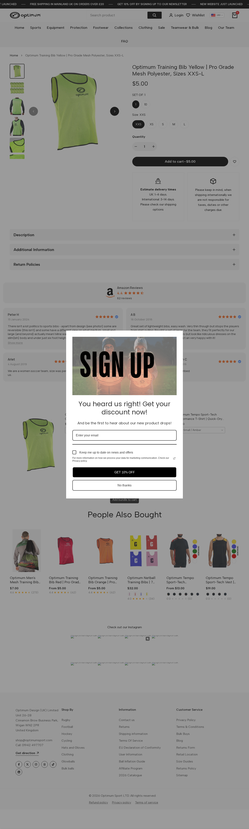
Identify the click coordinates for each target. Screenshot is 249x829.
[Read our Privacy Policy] (174, 458)
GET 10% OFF (124, 472)
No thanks (124, 485)
